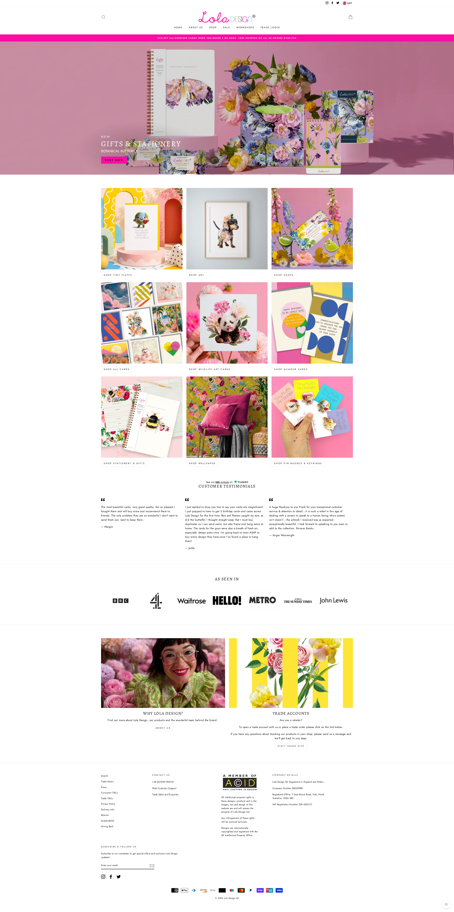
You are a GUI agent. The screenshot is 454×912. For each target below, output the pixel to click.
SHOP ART (196, 275)
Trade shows (107, 781)
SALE (226, 27)
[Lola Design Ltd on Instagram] (103, 877)
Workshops (245, 27)
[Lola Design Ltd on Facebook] (111, 877)
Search (104, 775)
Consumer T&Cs (109, 792)
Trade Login (270, 27)
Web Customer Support (164, 788)
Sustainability (107, 820)
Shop (213, 27)
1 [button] (170, 174)
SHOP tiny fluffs (118, 275)
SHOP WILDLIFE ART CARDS (210, 369)
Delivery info (107, 809)
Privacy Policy (108, 804)
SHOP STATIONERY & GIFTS (124, 463)
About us (196, 27)
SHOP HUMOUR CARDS (291, 369)
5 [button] (283, 174)
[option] (227, 38)
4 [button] (255, 174)
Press (103, 787)
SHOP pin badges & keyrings (298, 463)
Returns (105, 815)
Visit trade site (291, 746)
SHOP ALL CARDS (117, 369)
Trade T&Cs (107, 798)
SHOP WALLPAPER (202, 463)
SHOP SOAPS (284, 275)
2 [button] (198, 174)
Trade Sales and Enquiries (165, 794)
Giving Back (107, 826)
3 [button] (227, 174)
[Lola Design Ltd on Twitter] (119, 877)
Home (178, 27)
